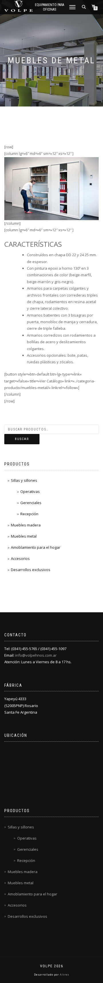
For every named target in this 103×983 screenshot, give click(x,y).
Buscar (22, 439)
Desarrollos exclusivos (30, 569)
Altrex (64, 974)
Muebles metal (24, 536)
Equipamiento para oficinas (49, 7)
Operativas (30, 491)
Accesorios (20, 558)
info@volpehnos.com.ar (36, 655)
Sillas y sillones (24, 480)
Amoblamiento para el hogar (35, 547)
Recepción (29, 513)
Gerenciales (30, 502)
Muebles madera (26, 525)
